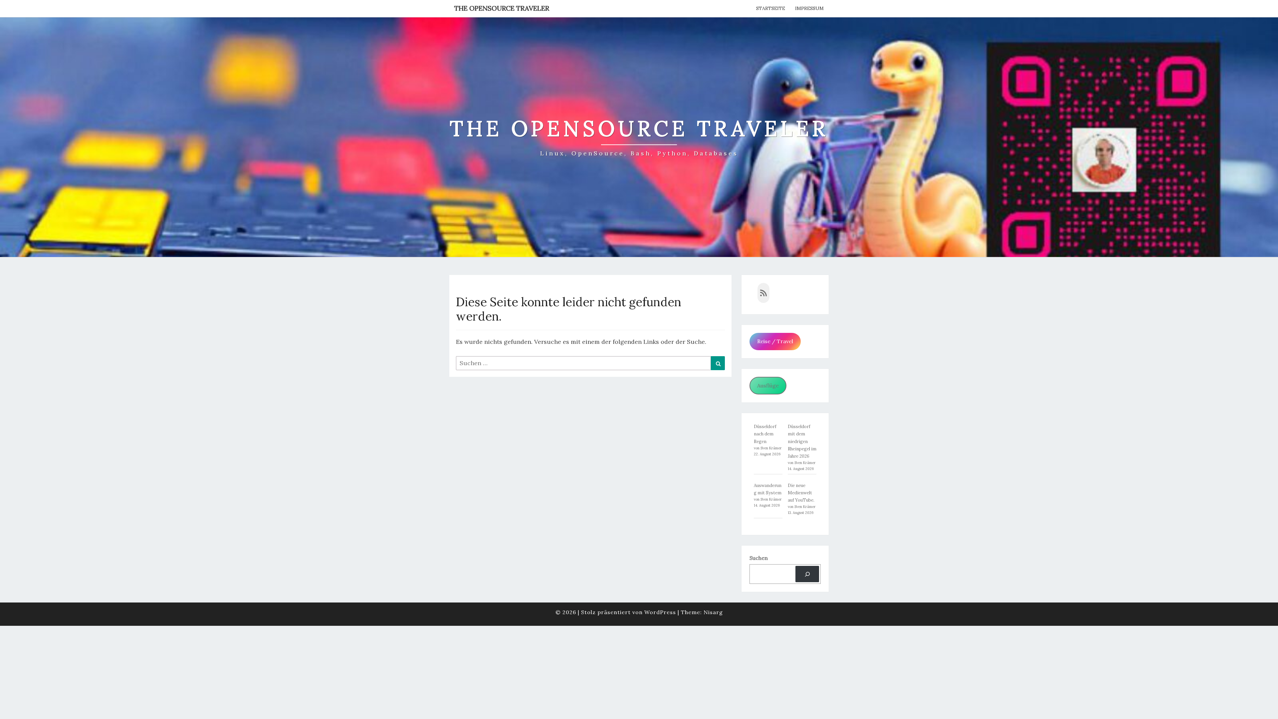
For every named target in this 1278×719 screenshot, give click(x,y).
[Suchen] (807, 574)
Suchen (758, 558)
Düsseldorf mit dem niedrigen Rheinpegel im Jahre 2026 (802, 441)
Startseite (770, 8)
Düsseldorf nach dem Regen (765, 434)
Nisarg (713, 612)
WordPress (660, 612)
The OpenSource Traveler (501, 8)
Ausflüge (768, 385)
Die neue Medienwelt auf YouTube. (801, 493)
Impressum (809, 8)
